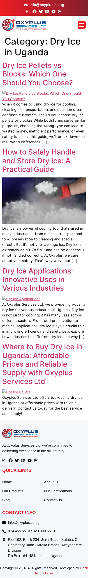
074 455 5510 (19, 531)
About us (51, 482)
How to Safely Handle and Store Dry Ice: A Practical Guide (39, 161)
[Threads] (60, 11)
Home (7, 482)
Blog (6, 500)
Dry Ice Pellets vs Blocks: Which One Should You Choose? (37, 74)
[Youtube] (53, 11)
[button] (82, 25)
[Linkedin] (47, 11)
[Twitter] (41, 11)
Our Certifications (58, 491)
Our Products (12, 491)
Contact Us (53, 500)
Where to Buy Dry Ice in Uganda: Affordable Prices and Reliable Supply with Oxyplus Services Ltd (42, 364)
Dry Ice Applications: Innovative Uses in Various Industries (37, 280)
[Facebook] (34, 11)
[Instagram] (28, 11)
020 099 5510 (44, 531)
